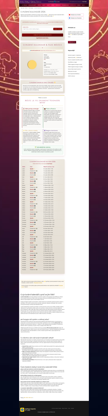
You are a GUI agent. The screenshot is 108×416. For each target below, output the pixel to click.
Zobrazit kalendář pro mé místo (43, 35)
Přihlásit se (72, 42)
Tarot (48, 5)
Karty (43, 5)
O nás (69, 408)
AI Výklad (24, 5)
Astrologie (73, 5)
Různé (79, 5)
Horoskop (58, 5)
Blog (83, 5)
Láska (52, 5)
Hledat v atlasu (57, 29)
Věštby (39, 5)
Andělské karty (32, 5)
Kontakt (72, 408)
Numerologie (65, 5)
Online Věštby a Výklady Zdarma (30, 2)
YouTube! (84, 1)
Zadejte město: (25, 27)
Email (69, 36)
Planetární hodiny (38, 282)
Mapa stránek (64, 408)
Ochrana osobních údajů (56, 408)
